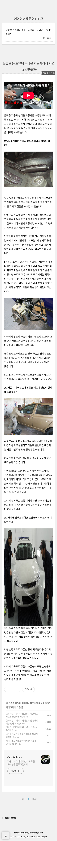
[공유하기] (14, 689)
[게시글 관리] (17, 689)
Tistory (25, 833)
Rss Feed (13, 837)
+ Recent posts (9, 817)
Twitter (22, 837)
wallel (40, 833)
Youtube (37, 837)
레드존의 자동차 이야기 (17, 703)
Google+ (44, 837)
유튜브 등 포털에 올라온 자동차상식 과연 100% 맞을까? (28, 32)
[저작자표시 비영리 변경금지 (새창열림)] (39, 689)
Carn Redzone (14, 757)
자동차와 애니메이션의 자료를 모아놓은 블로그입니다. (21, 763)
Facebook (29, 837)
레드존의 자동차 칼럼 (39, 703)
